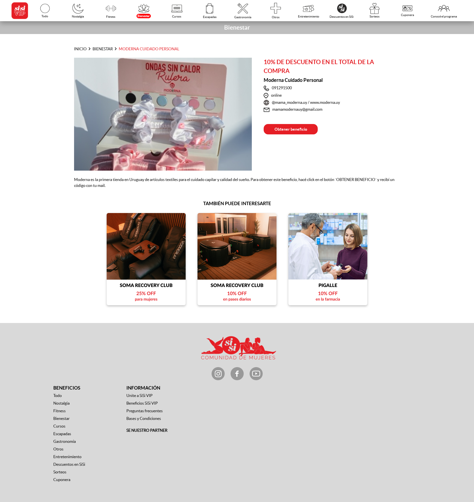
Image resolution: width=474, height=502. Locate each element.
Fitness (59, 411)
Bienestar (103, 49)
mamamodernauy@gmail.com (297, 109)
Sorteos (59, 472)
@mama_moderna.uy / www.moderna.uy (306, 102)
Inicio (80, 49)
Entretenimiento (67, 456)
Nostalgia (61, 403)
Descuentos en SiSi (69, 464)
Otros (58, 449)
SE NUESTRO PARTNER (146, 430)
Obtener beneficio (291, 129)
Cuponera (61, 479)
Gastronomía (64, 441)
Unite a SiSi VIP (139, 395)
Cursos (59, 426)
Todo (57, 395)
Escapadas (62, 433)
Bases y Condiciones (143, 418)
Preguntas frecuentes (144, 411)
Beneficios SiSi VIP (142, 403)
